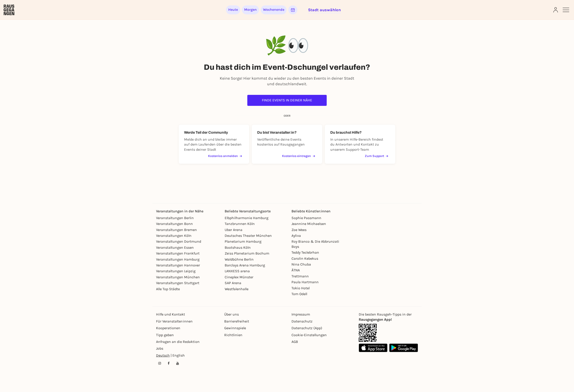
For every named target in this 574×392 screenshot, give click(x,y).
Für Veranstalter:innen (174, 321)
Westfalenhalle (236, 289)
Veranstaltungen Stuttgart (177, 283)
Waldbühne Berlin (239, 259)
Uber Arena (233, 230)
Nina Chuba (301, 264)
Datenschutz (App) (306, 328)
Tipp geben (165, 335)
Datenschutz (302, 321)
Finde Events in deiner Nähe (287, 100)
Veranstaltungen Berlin (175, 218)
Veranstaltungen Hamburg (178, 259)
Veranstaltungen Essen (175, 247)
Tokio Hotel (300, 288)
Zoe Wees (299, 230)
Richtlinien (233, 335)
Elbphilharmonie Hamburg (246, 218)
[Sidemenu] (565, 9)
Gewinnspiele (235, 328)
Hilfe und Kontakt (170, 314)
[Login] (555, 10)
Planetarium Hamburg (243, 241)
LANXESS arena (237, 271)
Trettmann (300, 276)
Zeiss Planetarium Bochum (247, 253)
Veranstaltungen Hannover (178, 265)
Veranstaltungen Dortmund (178, 241)
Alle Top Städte (168, 289)
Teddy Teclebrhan (305, 252)
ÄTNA (295, 270)
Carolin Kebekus (304, 258)
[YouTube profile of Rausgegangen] (177, 363)
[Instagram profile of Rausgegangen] (159, 363)
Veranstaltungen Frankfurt (178, 253)
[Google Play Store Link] (403, 348)
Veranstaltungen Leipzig (176, 271)
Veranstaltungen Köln (173, 235)
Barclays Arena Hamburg (245, 265)
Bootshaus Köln (238, 247)
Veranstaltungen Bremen (176, 230)
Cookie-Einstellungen (309, 335)
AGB (294, 342)
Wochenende (273, 9)
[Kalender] (292, 9)
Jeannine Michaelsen (308, 224)
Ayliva (296, 235)
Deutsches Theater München (248, 235)
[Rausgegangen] (9, 9)
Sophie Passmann (306, 218)
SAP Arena (233, 283)
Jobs (159, 348)
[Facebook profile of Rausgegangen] (168, 363)
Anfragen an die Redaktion (178, 342)
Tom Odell (299, 294)
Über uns (231, 314)
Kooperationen (168, 328)
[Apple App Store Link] (373, 348)
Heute (233, 9)
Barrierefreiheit (236, 321)
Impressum (300, 314)
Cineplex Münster (239, 277)
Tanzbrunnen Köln (240, 224)
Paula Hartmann (305, 282)
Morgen (250, 9)
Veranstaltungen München (178, 277)
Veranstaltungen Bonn (174, 224)
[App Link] (368, 333)
